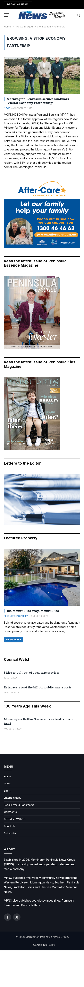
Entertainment (12, 797)
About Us (9, 826)
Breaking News (18, 4)
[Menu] (6, 15)
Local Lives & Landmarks (19, 804)
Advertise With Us (15, 819)
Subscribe (10, 833)
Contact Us (11, 811)
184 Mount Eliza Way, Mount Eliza (33, 611)
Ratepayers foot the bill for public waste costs (37, 687)
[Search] (78, 15)
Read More (13, 639)
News (7, 783)
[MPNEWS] (42, 15)
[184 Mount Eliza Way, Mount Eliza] (42, 577)
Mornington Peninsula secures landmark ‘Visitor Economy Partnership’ (38, 101)
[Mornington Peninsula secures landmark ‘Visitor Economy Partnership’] (42, 75)
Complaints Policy (44, 944)
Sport (7, 790)
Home (7, 776)
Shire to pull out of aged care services (32, 672)
